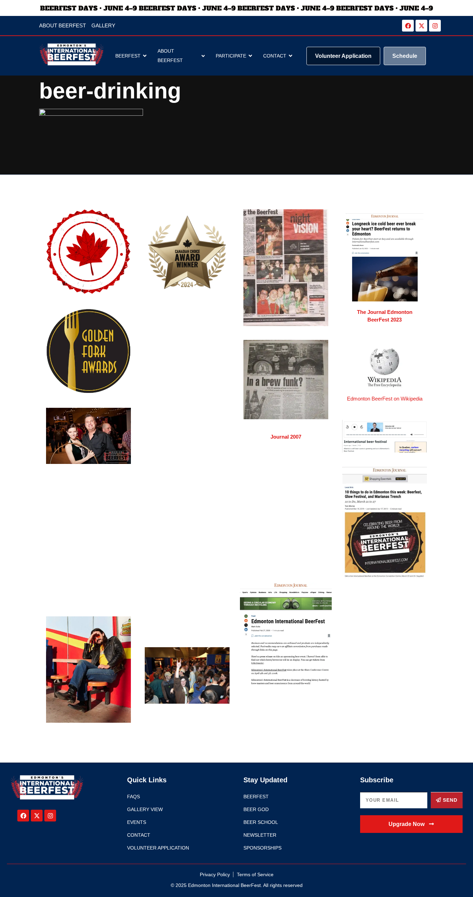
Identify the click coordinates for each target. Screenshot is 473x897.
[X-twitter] (421, 26)
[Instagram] (435, 26)
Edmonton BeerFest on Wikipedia (384, 399)
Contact (274, 56)
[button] (411, 824)
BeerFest (128, 56)
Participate (231, 56)
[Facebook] (408, 26)
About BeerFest (170, 55)
